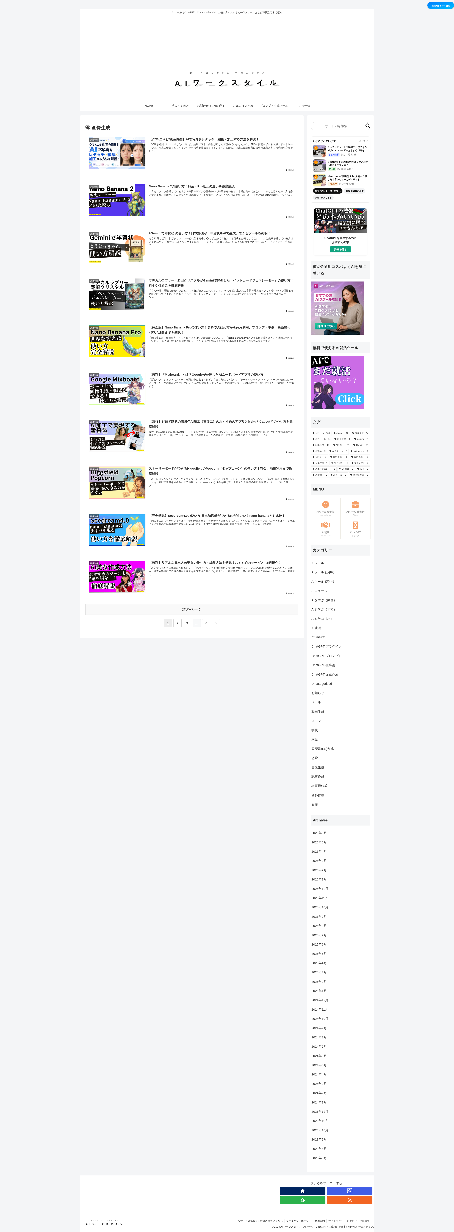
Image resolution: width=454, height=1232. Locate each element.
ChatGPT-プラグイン (326, 646)
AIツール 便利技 (322, 581)
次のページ (192, 609)
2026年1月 (319, 879)
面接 (314, 804)
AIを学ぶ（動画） (324, 600)
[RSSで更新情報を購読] (349, 1200)
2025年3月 (319, 972)
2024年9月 (319, 1028)
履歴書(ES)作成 (322, 749)
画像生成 (317, 767)
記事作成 (317, 776)
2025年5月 (319, 953)
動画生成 (317, 711)
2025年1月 (319, 991)
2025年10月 (319, 907)
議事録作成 (319, 786)
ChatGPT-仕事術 (323, 665)
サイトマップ (335, 1220)
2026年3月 (319, 861)
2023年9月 (319, 1139)
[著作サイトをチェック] (302, 1191)
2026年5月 (319, 842)
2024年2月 (319, 1093)
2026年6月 (319, 833)
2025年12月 (319, 888)
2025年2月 (319, 981)
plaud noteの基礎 (355, 190)
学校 (314, 730)
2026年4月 (319, 851)
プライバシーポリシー (298, 1220)
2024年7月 (319, 1046)
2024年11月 (319, 1009)
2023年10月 (319, 1130)
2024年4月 (319, 1074)
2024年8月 (319, 1037)
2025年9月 (319, 916)
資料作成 (317, 795)
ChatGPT (318, 637)
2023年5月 (319, 1158)
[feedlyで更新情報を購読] (302, 1200)
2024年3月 (319, 1083)
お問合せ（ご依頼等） (359, 1220)
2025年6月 (319, 944)
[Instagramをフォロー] (349, 1191)
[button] (368, 126)
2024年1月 (319, 1102)
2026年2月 (319, 870)
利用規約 (320, 1220)
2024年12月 (319, 1000)
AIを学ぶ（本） (322, 618)
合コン (316, 721)
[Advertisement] (227, 43)
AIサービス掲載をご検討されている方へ (260, 1220)
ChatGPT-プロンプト (326, 656)
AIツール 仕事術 (322, 572)
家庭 (314, 739)
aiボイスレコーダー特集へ (328, 190)
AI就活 (316, 628)
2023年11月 (319, 1121)
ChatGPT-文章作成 (324, 674)
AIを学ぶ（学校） (324, 609)
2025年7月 (319, 935)
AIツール (317, 563)
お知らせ (317, 693)
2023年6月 (319, 1148)
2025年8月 (319, 926)
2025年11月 (319, 898)
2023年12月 (319, 1111)
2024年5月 (319, 1065)
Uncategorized (321, 683)
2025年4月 (319, 963)
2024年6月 (319, 1056)
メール (316, 702)
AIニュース (319, 591)
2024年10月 (319, 1019)
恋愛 (314, 758)
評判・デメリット (323, 197)
